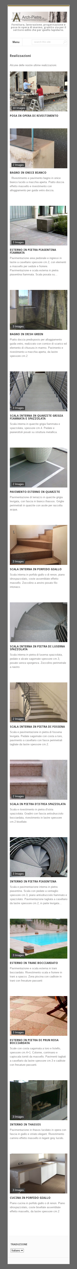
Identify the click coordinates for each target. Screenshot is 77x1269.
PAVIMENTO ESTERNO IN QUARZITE (35, 491)
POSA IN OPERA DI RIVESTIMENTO (34, 115)
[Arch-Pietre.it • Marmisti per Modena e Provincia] (38, 20)
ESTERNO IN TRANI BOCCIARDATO (34, 963)
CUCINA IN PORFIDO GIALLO (30, 1197)
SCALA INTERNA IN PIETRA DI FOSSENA (37, 726)
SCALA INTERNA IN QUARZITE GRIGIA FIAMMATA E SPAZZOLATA (36, 417)
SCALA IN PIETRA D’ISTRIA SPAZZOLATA (38, 804)
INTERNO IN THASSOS (25, 1124)
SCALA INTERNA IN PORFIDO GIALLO (36, 569)
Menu (16, 42)
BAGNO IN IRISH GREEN (26, 334)
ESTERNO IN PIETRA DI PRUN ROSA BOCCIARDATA (34, 1041)
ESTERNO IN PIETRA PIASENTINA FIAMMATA (33, 251)
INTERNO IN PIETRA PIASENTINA (33, 881)
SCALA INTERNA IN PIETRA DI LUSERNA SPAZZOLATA (37, 648)
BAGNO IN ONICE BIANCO (28, 172)
